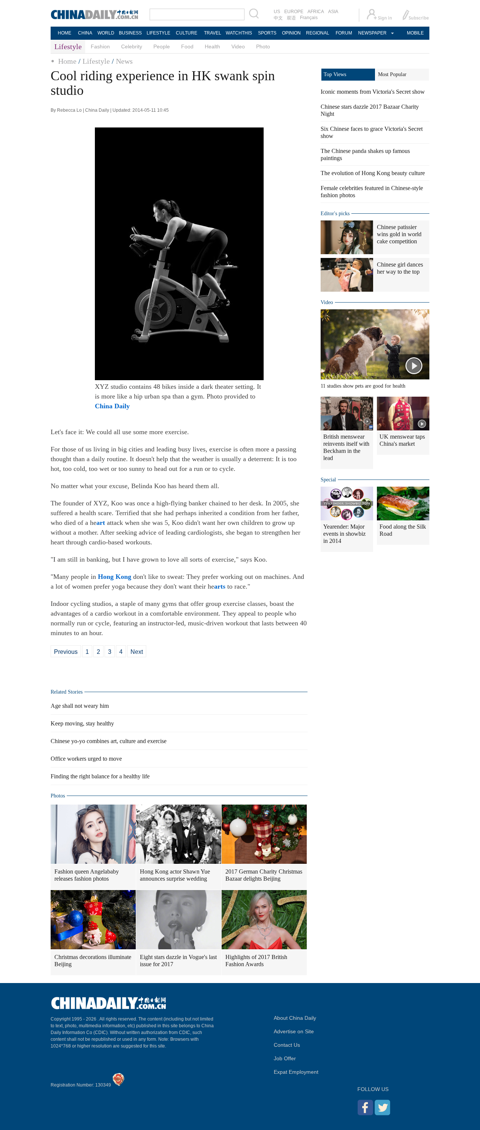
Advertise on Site (294, 1031)
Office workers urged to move (86, 758)
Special (328, 480)
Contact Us (287, 1045)
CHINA (85, 33)
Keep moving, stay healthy (82, 723)
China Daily (112, 406)
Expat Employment (296, 1072)
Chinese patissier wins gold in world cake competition (399, 234)
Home (67, 61)
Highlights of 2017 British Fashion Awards (256, 960)
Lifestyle (96, 61)
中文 (278, 18)
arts (219, 586)
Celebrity (131, 46)
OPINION (291, 33)
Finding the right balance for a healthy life (100, 776)
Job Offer (285, 1058)
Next (136, 652)
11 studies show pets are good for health (363, 386)
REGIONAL (317, 33)
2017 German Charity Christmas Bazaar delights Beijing (263, 875)
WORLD (106, 33)
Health (212, 46)
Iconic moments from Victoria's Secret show (373, 91)
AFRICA (316, 11)
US (277, 11)
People (161, 46)
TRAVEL (212, 33)
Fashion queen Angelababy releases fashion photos (86, 875)
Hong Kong (114, 576)
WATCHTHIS (239, 33)
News (124, 61)
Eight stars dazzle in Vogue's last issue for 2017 (178, 960)
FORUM (344, 33)
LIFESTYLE (158, 33)
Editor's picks (335, 213)
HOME (64, 33)
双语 (291, 18)
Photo (263, 46)
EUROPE (293, 11)
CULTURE (186, 33)
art (100, 522)
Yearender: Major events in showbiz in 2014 (344, 533)
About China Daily (295, 1018)
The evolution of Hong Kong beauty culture (373, 173)
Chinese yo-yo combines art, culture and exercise (108, 741)
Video (238, 46)
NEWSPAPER (372, 33)
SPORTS (267, 33)
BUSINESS (130, 33)
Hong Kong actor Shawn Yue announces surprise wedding (175, 875)
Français (309, 17)
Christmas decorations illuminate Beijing (92, 960)
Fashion (100, 46)
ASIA (333, 11)
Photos (58, 796)
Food (187, 46)
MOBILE (415, 33)
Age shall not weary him (80, 706)
